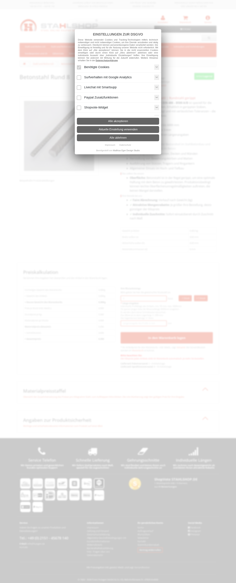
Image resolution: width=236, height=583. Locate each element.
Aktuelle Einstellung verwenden (118, 129)
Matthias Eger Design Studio (126, 150)
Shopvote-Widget (96, 107)
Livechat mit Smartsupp (100, 87)
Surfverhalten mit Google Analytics (108, 77)
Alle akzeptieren (118, 121)
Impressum (110, 145)
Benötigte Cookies (96, 67)
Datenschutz (125, 145)
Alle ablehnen (118, 137)
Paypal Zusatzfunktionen (101, 97)
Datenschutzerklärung (107, 60)
